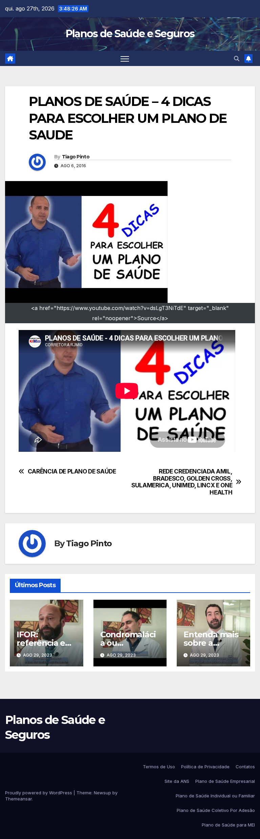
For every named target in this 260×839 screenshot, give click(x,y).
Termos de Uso (159, 766)
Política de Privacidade (205, 766)
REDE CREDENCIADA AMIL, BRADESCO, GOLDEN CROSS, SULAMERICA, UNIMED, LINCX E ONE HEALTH (181, 482)
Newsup (102, 792)
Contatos (245, 766)
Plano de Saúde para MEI (228, 824)
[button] (236, 58)
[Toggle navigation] (124, 58)
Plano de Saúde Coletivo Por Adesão (216, 810)
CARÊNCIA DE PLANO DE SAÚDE (72, 471)
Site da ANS (177, 781)
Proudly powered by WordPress (39, 792)
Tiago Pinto (75, 157)
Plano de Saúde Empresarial (225, 781)
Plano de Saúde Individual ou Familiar (215, 795)
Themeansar (18, 798)
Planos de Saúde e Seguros (130, 33)
